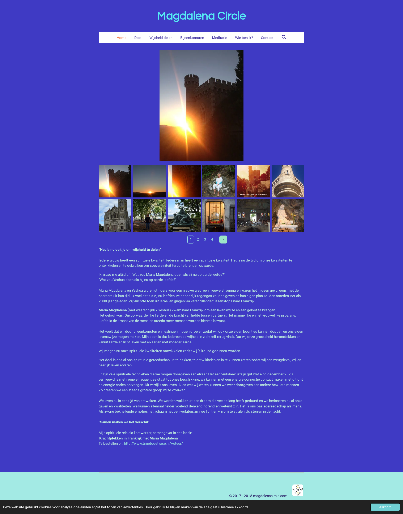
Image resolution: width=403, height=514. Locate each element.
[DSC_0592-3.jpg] (184, 215)
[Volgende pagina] (223, 239)
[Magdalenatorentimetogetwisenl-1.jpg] (115, 181)
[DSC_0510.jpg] (115, 215)
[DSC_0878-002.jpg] (219, 181)
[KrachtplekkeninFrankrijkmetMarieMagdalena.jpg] (253, 181)
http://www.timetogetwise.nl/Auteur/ (153, 443)
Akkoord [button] (385, 507)
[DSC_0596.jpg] (253, 215)
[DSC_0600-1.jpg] (288, 215)
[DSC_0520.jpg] (149, 215)
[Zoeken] (284, 37)
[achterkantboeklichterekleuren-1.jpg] (149, 181)
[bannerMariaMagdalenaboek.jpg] (184, 181)
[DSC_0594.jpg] (219, 215)
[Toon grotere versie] (201, 105)
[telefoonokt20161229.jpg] (288, 181)
